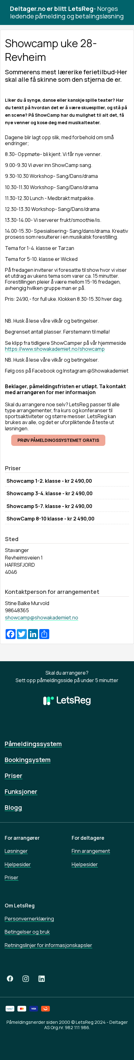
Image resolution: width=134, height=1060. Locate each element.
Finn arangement (91, 851)
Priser (13, 775)
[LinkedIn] (41, 978)
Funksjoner (21, 791)
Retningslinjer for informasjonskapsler (48, 945)
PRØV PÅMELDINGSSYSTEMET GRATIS (58, 440)
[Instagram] (25, 978)
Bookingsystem (27, 759)
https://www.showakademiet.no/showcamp (55, 348)
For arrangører (22, 837)
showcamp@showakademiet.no (41, 617)
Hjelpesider (18, 864)
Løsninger (16, 851)
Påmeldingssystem (33, 744)
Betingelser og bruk (27, 931)
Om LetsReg (20, 905)
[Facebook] (10, 978)
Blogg (13, 807)
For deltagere (88, 837)
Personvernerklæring (29, 918)
